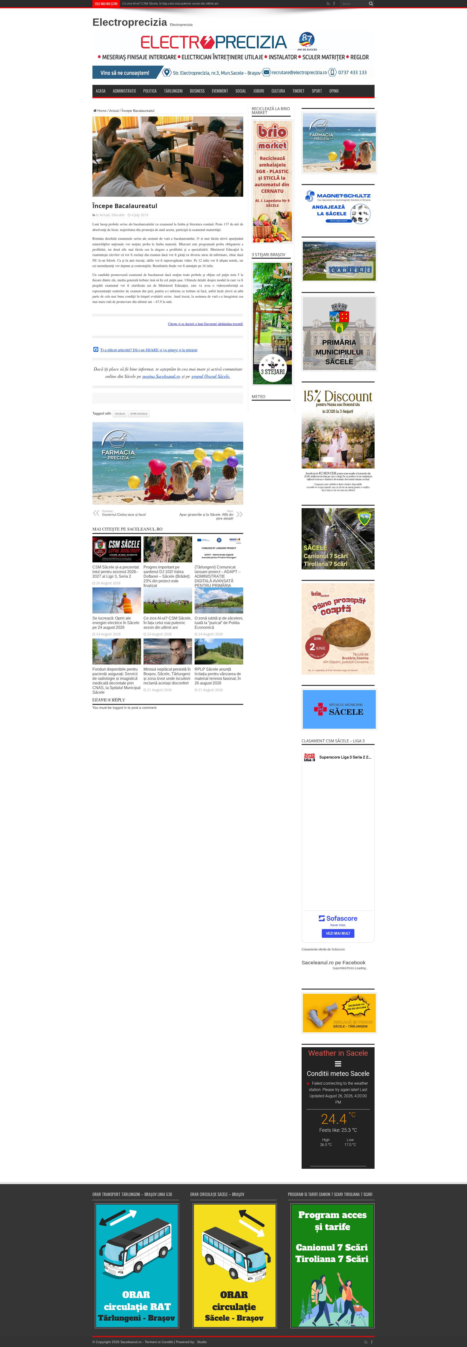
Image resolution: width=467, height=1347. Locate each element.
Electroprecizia (129, 22)
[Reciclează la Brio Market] (271, 182)
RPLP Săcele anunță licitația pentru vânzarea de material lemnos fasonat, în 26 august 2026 (218, 676)
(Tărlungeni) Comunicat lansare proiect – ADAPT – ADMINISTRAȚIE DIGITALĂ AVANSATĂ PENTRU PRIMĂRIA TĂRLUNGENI (218, 578)
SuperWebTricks (343, 968)
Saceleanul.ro (131, 1342)
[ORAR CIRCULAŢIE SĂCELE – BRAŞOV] (233, 1265)
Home (102, 111)
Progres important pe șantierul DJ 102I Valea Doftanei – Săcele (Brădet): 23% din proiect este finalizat (167, 576)
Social (240, 91)
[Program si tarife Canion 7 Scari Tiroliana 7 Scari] (331, 1265)
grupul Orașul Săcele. (210, 376)
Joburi (258, 91)
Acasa (101, 91)
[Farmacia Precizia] (167, 503)
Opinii (334, 91)
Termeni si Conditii (159, 1342)
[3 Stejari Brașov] (271, 324)
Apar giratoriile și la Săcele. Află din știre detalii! (207, 515)
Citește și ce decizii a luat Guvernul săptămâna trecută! (205, 323)
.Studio (201, 1342)
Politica (150, 91)
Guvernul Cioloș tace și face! (124, 513)
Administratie (124, 91)
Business (197, 91)
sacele (120, 413)
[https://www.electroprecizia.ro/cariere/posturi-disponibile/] (338, 261)
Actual (114, 111)
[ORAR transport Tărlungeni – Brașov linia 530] (136, 1265)
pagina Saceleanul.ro (161, 376)
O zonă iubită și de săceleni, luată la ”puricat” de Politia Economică (219, 622)
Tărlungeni (173, 91)
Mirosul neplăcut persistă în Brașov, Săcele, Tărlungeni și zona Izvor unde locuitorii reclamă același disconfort (167, 676)
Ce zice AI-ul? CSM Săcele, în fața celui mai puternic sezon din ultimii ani (167, 622)
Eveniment (220, 91)
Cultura (278, 91)
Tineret (298, 91)
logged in (120, 707)
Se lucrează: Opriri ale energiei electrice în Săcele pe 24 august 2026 (115, 622)
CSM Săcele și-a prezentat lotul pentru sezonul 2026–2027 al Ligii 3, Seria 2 (115, 571)
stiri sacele (138, 413)
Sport (317, 91)
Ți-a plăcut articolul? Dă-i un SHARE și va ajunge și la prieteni (148, 349)
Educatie (118, 215)
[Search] (371, 3)
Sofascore (338, 949)
